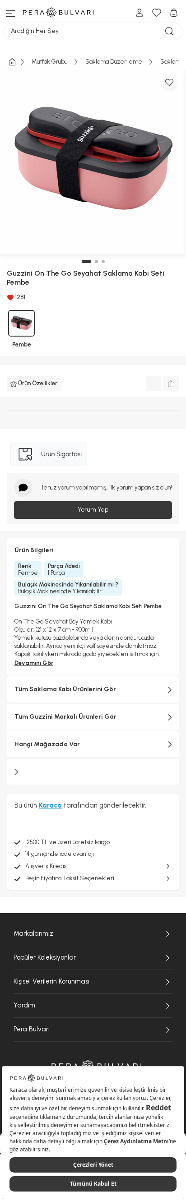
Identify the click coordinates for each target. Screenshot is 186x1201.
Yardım (24, 1005)
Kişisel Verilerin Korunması (51, 981)
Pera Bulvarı (32, 1029)
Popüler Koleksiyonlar (45, 957)
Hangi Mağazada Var (47, 744)
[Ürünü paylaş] (171, 383)
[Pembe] (21, 323)
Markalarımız (33, 933)
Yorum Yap (93, 509)
